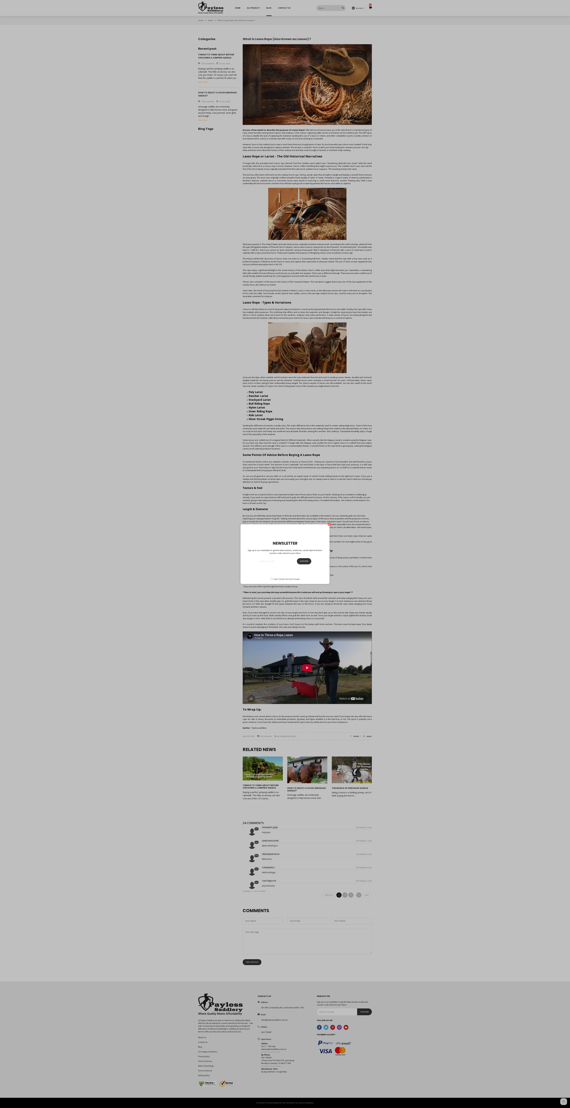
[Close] (329, 524)
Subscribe (304, 561)
